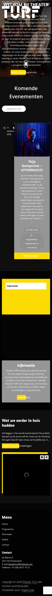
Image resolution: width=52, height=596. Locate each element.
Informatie (26, 365)
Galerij (5, 539)
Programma (7, 529)
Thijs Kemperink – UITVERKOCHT (32, 165)
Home (5, 524)
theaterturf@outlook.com (20, 564)
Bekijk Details (30, 255)
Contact (5, 544)
